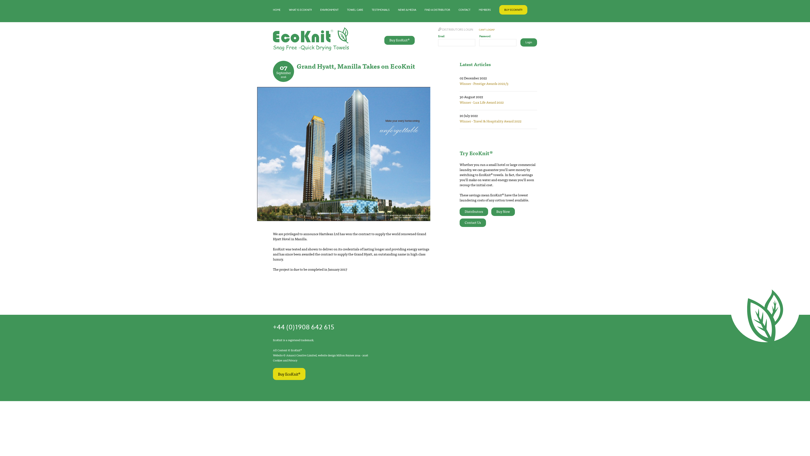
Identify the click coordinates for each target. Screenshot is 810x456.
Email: (441, 36)
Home (277, 10)
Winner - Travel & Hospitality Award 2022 (490, 121)
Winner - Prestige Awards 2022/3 (484, 83)
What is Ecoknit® (300, 10)
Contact (464, 10)
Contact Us (473, 222)
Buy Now (503, 211)
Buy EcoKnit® (513, 10)
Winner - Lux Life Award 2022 (482, 102)
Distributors (474, 211)
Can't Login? (487, 30)
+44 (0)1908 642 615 (303, 327)
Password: (485, 36)
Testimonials (381, 10)
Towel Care (355, 10)
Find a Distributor (437, 10)
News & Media (407, 10)
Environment (329, 10)
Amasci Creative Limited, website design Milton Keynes (320, 355)
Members (485, 10)
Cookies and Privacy (285, 360)
